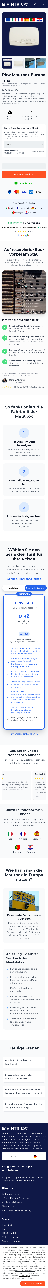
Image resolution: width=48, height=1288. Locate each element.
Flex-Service (8, 1206)
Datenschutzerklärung (23, 1278)
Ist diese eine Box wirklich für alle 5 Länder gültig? (23, 1106)
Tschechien (8, 1180)
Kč (14, 1156)
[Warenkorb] (34, 4)
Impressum (8, 1278)
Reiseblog (7, 1225)
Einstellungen (24, 1276)
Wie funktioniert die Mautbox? (18, 1062)
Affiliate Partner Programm (15, 1198)
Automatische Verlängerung (16, 1210)
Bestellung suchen (12, 1241)
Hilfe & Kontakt (9, 1233)
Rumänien (29, 1180)
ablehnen (35, 1273)
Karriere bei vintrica (12, 1202)
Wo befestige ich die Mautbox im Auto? (18, 1077)
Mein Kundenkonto (12, 1237)
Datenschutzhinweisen (25, 1271)
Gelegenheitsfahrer (35, 588)
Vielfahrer (13, 588)
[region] (24, 1286)
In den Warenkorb (24, 174)
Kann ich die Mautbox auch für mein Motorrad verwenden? (23, 1091)
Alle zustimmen (33, 1283)
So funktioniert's (10, 1194)
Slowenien (37, 1177)
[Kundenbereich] (43, 4)
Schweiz (19, 1180)
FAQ (4, 1229)
